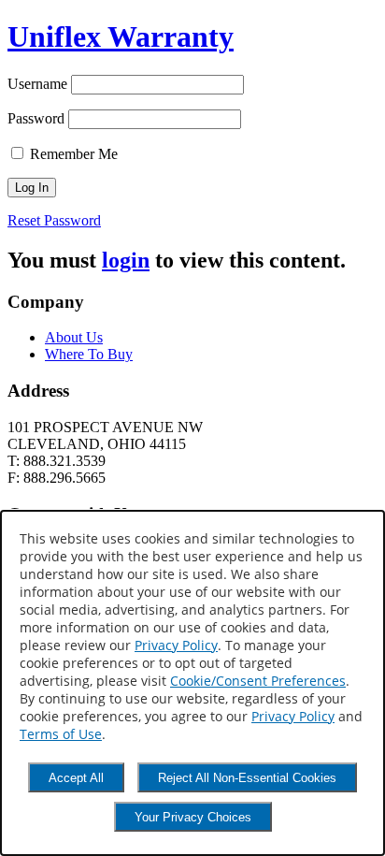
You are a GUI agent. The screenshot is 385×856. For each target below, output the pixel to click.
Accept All (76, 778)
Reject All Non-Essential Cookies (247, 778)
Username (37, 84)
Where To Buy (89, 354)
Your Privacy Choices (193, 817)
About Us (74, 337)
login (126, 260)
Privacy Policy (176, 645)
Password (35, 118)
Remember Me (72, 154)
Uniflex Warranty (120, 36)
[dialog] (192, 683)
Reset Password (54, 220)
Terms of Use (61, 734)
